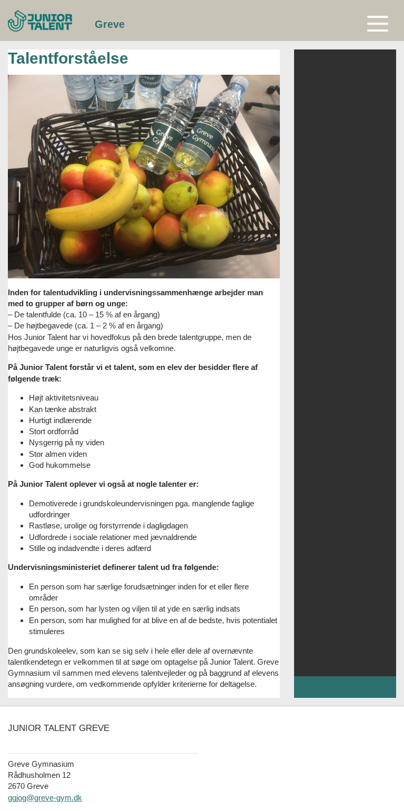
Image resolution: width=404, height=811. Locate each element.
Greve (110, 24)
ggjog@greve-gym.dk (45, 797)
